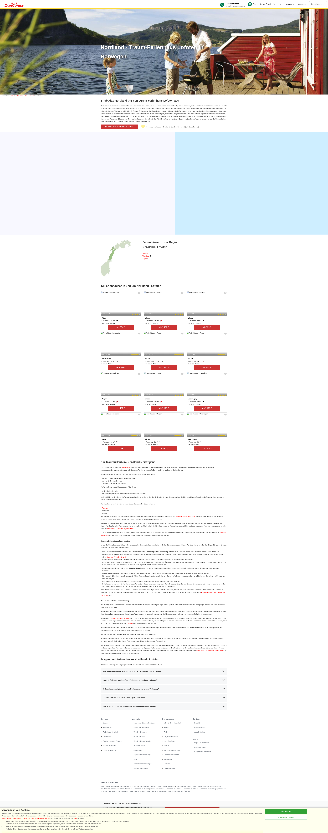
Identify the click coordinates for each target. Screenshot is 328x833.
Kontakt (197, 723)
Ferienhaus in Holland (141, 789)
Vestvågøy (146, 256)
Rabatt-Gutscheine (109, 746)
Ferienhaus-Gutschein (111, 732)
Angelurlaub (138, 750)
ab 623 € (207, 327)
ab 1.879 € (164, 368)
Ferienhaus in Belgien (183, 786)
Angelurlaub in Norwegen (142, 755)
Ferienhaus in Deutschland (128, 786)
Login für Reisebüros (201, 743)
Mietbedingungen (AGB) (172, 750)
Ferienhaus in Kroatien (173, 789)
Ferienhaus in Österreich (182, 791)
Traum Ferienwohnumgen (143, 764)
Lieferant (167, 764)
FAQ (165, 732)
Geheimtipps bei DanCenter (185, 517)
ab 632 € (164, 449)
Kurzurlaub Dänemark (141, 727)
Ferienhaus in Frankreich (201, 786)
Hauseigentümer (318, 4)
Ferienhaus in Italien (157, 789)
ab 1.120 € (207, 408)
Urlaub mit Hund (139, 737)
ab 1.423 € (207, 449)
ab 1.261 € (121, 368)
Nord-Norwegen (29, 95)
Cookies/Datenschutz (171, 755)
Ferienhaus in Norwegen (166, 786)
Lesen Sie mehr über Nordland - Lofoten (119, 127)
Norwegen (20, 95)
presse (166, 746)
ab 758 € (121, 449)
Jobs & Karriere (199, 732)
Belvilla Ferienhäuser (141, 768)
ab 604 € (207, 368)
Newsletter (302, 4)
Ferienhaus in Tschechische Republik (160, 791)
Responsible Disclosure (202, 752)
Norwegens (126, 467)
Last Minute (107, 737)
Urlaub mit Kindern (140, 732)
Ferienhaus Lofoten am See (119, 618)
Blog (135, 759)
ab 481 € (121, 408)
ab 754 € (121, 327)
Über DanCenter (170, 741)
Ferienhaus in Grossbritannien (121, 789)
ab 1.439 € (164, 327)
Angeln (130, 623)
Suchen (278, 4)
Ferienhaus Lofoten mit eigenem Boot (120, 529)
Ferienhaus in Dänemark (109, 786)
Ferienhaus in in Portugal (208, 789)
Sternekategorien (170, 768)
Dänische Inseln (139, 746)
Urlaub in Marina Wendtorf (143, 741)
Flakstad (146, 253)
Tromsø (105, 508)
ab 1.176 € (164, 408)
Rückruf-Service (200, 727)
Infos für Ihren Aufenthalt (172, 723)
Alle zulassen (286, 811)
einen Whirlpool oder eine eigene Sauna (210, 650)
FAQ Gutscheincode (171, 737)
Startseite (13, 95)
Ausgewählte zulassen (286, 817)
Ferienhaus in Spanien (137, 791)
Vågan (145, 259)
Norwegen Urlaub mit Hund (116, 557)
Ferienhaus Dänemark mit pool (144, 723)
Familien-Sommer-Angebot (112, 741)
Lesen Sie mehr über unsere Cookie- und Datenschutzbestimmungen (26, 818)
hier (75, 818)
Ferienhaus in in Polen (190, 789)
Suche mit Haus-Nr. (109, 750)
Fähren (166, 727)
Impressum (168, 759)
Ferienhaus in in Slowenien (118, 791)
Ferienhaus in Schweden (147, 786)
